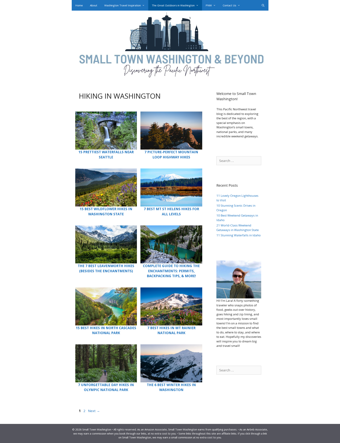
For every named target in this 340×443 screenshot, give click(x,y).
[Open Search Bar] (263, 5)
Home (79, 5)
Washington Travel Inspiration (122, 5)
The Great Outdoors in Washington (173, 5)
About (93, 5)
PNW (209, 5)
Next (94, 411)
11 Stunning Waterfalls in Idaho (238, 235)
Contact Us (229, 5)
